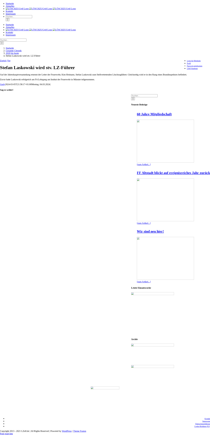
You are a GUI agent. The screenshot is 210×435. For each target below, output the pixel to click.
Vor (8, 60)
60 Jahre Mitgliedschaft (154, 114)
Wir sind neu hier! (150, 231)
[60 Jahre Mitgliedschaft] (165, 141)
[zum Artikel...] (144, 164)
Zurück (3, 60)
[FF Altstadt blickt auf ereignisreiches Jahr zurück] (165, 199)
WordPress (67, 431)
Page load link (6, 433)
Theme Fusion (79, 431)
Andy (2, 84)
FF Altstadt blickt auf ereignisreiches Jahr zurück (173, 173)
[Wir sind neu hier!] (165, 258)
